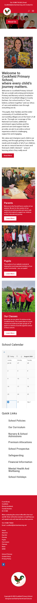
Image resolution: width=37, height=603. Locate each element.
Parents (4, 537)
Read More (8, 155)
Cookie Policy (6, 556)
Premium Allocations (20, 442)
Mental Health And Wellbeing (18, 469)
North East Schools (25, 598)
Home (4, 530)
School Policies (16, 420)
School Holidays (17, 477)
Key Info (4, 535)
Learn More (10, 218)
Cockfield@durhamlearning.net (14, 5)
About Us (12, 22)
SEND (3, 549)
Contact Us (29, 5)
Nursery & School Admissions (18, 435)
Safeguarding (15, 455)
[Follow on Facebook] (3, 564)
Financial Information (20, 462)
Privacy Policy (6, 559)
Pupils (4, 539)
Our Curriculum (16, 427)
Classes (4, 544)
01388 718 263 (17, 2)
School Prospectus (18, 448)
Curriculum (5, 542)
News (3, 546)
